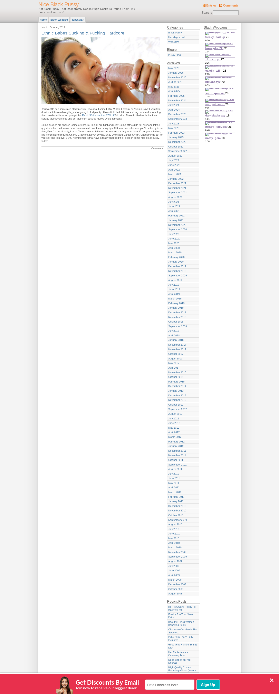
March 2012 (175, 437)
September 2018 (177, 326)
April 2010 (174, 543)
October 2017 (175, 354)
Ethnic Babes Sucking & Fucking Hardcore (82, 33)
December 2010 (177, 506)
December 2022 (177, 142)
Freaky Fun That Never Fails (181, 616)
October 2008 (175, 589)
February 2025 (176, 95)
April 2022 (174, 169)
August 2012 (175, 413)
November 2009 (177, 552)
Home (43, 19)
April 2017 (174, 367)
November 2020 (177, 225)
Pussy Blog (174, 55)
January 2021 (176, 220)
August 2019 (175, 280)
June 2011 (174, 478)
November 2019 (177, 271)
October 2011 (175, 460)
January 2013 (176, 390)
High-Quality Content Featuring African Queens (182, 669)
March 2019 (175, 298)
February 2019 (176, 303)
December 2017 (177, 344)
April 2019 (174, 294)
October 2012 (175, 404)
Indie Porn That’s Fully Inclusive (180, 639)
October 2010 (175, 515)
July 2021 (173, 202)
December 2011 (177, 450)
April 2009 (174, 575)
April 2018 (174, 335)
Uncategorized (176, 37)
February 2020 (176, 257)
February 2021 (176, 215)
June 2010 (174, 533)
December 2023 (177, 114)
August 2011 (175, 469)
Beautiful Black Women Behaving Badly (181, 623)
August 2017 (175, 358)
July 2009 (173, 566)
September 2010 (177, 520)
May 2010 (173, 538)
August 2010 (175, 524)
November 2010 (177, 510)
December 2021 (177, 183)
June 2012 (174, 423)
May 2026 (173, 68)
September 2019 (177, 275)
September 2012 (177, 409)
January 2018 (176, 340)
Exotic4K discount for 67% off (98, 115)
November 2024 (177, 100)
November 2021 (177, 188)
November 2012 (177, 400)
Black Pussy (175, 32)
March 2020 (175, 252)
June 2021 (174, 206)
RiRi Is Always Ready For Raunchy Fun (182, 608)
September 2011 (177, 464)
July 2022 (173, 160)
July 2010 (173, 529)
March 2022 (175, 174)
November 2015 (177, 372)
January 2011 (175, 501)
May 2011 (173, 483)
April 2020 (174, 248)
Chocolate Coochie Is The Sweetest (182, 631)
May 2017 (173, 363)
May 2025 (173, 86)
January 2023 (176, 137)
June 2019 (174, 289)
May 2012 (173, 427)
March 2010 (175, 547)
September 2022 (177, 151)
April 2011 (174, 487)
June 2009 (174, 570)
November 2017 (177, 349)
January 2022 (176, 178)
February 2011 (176, 497)
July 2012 (173, 418)
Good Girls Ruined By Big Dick (182, 646)
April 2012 (174, 432)
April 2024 (174, 109)
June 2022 (174, 165)
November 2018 (177, 317)
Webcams (173, 42)
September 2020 (177, 229)
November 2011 (177, 455)
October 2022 (175, 146)
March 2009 (175, 579)
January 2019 (176, 307)
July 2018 (173, 330)
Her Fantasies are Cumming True (178, 654)
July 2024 (173, 105)
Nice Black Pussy (58, 4)
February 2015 (176, 381)
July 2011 (173, 473)
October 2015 (175, 377)
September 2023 (177, 119)
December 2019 (177, 266)
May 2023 (173, 128)
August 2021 (175, 197)
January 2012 (176, 446)
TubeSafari (78, 19)
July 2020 (173, 234)
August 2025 (175, 82)
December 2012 (177, 395)
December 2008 (177, 584)
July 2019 (173, 284)
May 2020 (173, 243)
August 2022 (175, 155)
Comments (231, 5)
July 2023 (173, 123)
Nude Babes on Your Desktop (179, 661)
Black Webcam (59, 19)
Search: (207, 12)
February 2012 (176, 441)
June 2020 (174, 238)
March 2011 (174, 492)
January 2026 (176, 72)
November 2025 (177, 77)
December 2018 (177, 312)
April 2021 (174, 211)
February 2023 (176, 132)
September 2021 (177, 192)
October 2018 (175, 321)
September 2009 (177, 556)
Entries (211, 5)
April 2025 (174, 91)
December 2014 (177, 386)
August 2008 (175, 593)
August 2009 (175, 561)
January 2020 (176, 261)
